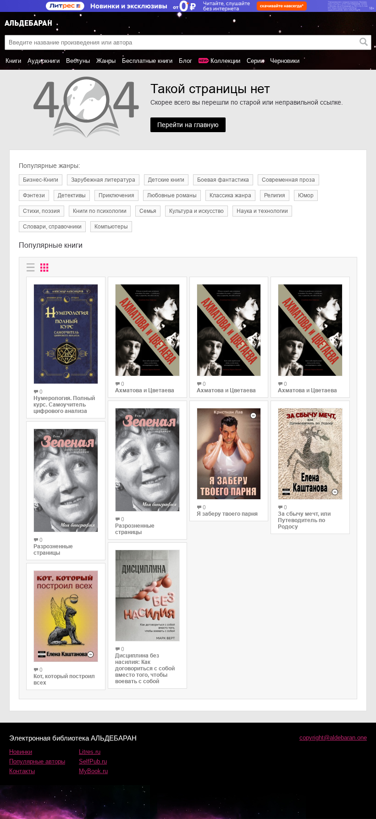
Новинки (20, 751)
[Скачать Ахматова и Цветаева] (147, 330)
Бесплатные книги (147, 60)
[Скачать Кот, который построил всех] (65, 616)
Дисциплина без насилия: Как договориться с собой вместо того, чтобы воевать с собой (145, 668)
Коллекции (225, 60)
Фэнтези (34, 195)
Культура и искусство (196, 211)
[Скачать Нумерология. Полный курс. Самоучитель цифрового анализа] (65, 334)
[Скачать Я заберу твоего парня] (229, 454)
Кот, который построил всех (64, 679)
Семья (147, 211)
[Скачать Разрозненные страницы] (65, 480)
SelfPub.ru (93, 761)
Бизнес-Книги (40, 180)
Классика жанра (230, 195)
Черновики (284, 60)
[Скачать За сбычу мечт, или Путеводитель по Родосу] (310, 454)
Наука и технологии (262, 211)
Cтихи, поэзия (41, 211)
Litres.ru (89, 751)
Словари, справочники (52, 226)
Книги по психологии (100, 211)
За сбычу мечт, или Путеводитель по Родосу (304, 520)
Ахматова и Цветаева (144, 390)
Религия (274, 195)
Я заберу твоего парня (227, 514)
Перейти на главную (188, 124)
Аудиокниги (44, 60)
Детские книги (166, 180)
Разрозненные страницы (53, 549)
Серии (255, 60)
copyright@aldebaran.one (333, 737)
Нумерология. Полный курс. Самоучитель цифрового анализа (64, 404)
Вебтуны (78, 60)
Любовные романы (172, 195)
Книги (13, 60)
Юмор (306, 195)
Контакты (22, 771)
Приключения (116, 195)
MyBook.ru (93, 771)
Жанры (106, 60)
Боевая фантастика (223, 180)
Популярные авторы (37, 761)
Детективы (72, 195)
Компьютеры (111, 226)
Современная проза (288, 180)
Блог (185, 60)
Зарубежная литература (103, 180)
